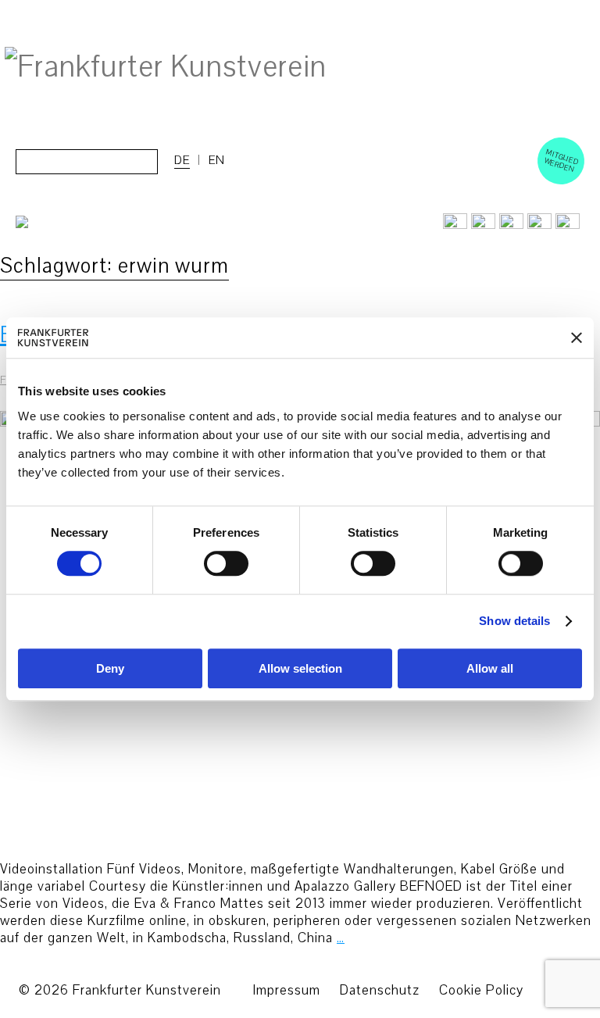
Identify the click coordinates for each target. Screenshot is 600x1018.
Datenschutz (380, 990)
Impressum (286, 990)
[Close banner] (576, 337)
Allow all (489, 668)
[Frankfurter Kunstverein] (166, 67)
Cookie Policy (481, 990)
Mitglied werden (561, 160)
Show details (514, 621)
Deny (110, 668)
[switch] (226, 564)
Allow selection (300, 668)
